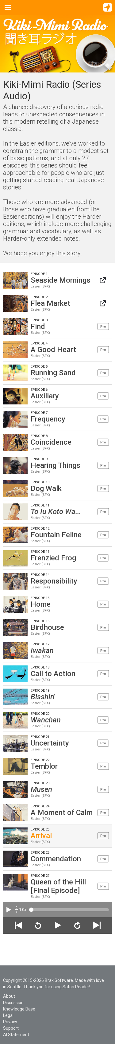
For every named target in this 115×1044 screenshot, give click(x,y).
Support (11, 1028)
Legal (8, 1015)
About (9, 996)
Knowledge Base (19, 1009)
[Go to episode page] (103, 280)
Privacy (10, 1021)
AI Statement (16, 1034)
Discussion (13, 1002)
